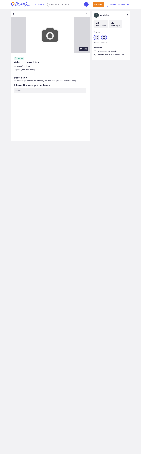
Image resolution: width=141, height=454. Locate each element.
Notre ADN (39, 4)
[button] (50, 35)
